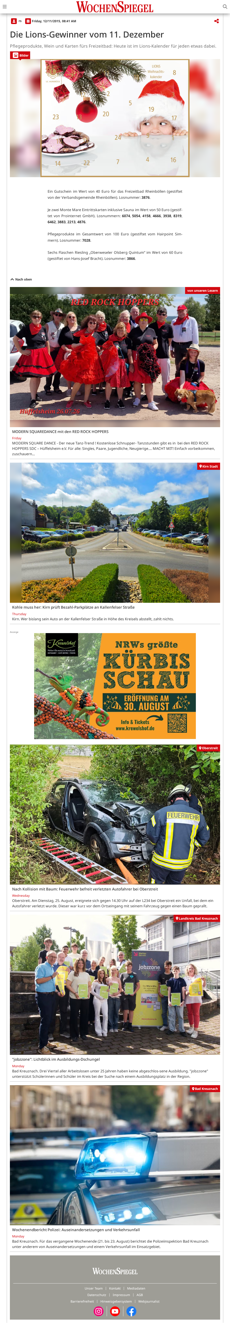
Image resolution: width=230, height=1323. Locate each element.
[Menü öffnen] (4, 7)
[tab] (20, 55)
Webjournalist (148, 1301)
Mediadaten (136, 1288)
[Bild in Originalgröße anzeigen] (115, 118)
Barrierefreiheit (82, 1301)
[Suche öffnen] (225, 7)
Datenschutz (96, 1295)
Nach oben (23, 279)
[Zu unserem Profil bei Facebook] (131, 1311)
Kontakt (115, 1288)
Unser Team (94, 1288)
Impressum (121, 1295)
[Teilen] (216, 21)
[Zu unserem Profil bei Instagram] (99, 1311)
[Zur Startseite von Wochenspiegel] (114, 6)
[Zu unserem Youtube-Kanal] (115, 1311)
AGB (140, 1295)
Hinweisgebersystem (116, 1301)
